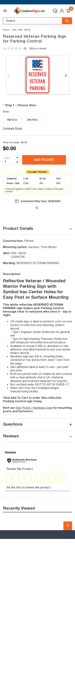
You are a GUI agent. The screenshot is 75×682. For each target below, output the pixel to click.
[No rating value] (13, 48)
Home (6, 29)
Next (66, 75)
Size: (6, 111)
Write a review (37, 48)
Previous (9, 75)
